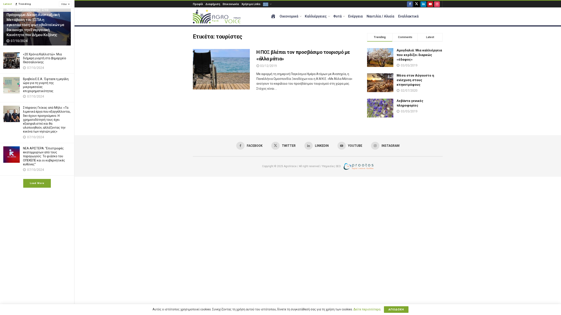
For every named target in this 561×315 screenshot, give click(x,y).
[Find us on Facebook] (410, 4)
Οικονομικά (289, 16)
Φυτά (337, 16)
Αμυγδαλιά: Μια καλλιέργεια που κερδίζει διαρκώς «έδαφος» (419, 54)
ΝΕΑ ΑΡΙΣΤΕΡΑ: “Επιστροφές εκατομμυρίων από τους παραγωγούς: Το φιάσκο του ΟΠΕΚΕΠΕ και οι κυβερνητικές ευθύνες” (44, 156)
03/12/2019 (268, 66)
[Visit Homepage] (216, 16)
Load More (37, 183)
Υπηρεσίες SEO (331, 166)
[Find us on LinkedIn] (423, 4)
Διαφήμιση (213, 4)
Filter (64, 4)
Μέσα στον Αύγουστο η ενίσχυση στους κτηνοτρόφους (415, 80)
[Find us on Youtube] (430, 4)
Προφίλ (198, 4)
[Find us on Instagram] (437, 4)
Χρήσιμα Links (250, 4)
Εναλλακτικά (408, 16)
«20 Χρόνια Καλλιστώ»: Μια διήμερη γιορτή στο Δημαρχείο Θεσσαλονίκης (44, 58)
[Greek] (267, 4)
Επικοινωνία (231, 4)
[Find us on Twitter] (416, 4)
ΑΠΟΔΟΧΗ (396, 309)
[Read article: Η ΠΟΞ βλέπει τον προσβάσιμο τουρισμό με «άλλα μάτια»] (221, 69)
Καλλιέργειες (316, 16)
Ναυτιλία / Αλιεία (380, 16)
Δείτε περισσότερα (366, 309)
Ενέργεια (355, 16)
